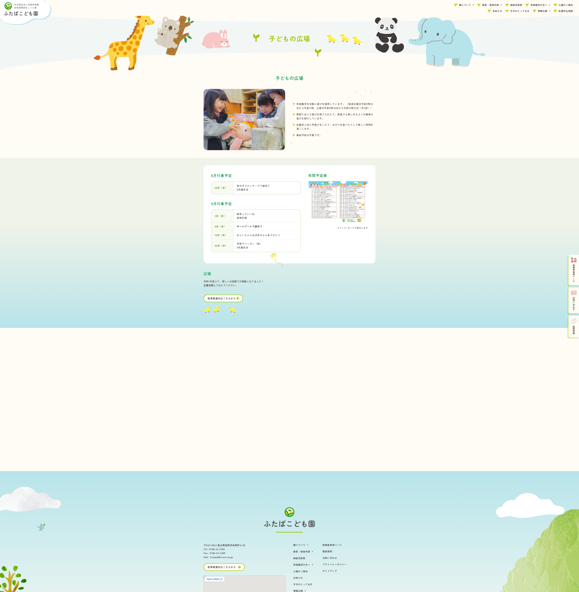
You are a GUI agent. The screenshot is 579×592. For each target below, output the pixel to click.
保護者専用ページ (332, 544)
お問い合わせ (330, 557)
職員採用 (327, 551)
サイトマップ (330, 570)
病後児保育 (516, 4)
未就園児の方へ (538, 4)
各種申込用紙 (565, 11)
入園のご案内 (565, 4)
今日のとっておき (520, 11)
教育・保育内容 (490, 4)
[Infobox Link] (289, 523)
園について (465, 4)
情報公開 (542, 11)
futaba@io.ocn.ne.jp (221, 557)
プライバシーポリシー (335, 564)
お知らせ (497, 11)
